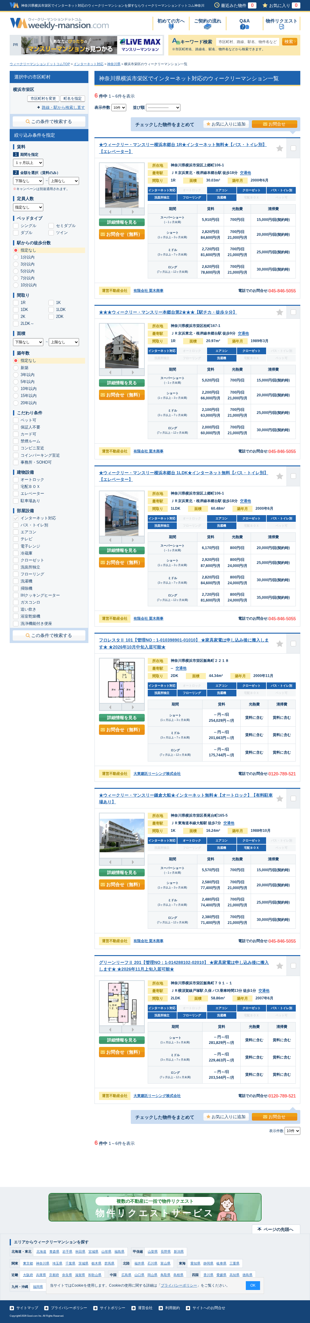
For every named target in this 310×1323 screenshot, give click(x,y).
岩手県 (67, 1251)
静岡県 (208, 1263)
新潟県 (179, 1251)
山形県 (106, 1251)
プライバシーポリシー (69, 1308)
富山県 (165, 1263)
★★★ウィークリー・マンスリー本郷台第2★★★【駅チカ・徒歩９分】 (168, 312)
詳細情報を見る (122, 222)
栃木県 (96, 1263)
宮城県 (93, 1251)
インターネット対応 (89, 64)
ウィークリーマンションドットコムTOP (40, 64)
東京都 (28, 1263)
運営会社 (145, 1308)
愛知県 (195, 1263)
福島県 (119, 1251)
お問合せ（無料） (124, 234)
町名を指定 (73, 98)
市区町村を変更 (43, 98)
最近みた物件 (237, 5)
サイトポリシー (112, 1308)
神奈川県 (113, 64)
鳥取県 (165, 1275)
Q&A (244, 20)
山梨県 (153, 1251)
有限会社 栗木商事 (148, 290)
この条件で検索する (51, 121)
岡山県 (152, 1275)
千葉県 (70, 1263)
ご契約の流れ (207, 20)
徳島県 (247, 1275)
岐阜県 (221, 1263)
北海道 (41, 1251)
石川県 (152, 1263)
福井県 (139, 1263)
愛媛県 (221, 1275)
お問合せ (277, 124)
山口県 (139, 1275)
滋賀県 (80, 1275)
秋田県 (80, 1251)
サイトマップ (27, 1308)
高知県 (234, 1275)
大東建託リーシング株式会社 (157, 773)
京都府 (54, 1275)
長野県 (166, 1251)
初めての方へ (171, 20)
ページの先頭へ (278, 1229)
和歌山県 (94, 1275)
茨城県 (83, 1263)
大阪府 (28, 1275)
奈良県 (67, 1275)
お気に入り (283, 5)
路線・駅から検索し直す (63, 107)
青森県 (54, 1251)
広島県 (126, 1275)
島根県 (178, 1275)
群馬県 (109, 1263)
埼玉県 (57, 1263)
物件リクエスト (282, 20)
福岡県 (38, 1286)
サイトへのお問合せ (209, 1308)
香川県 (208, 1275)
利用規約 (172, 1308)
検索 (289, 41)
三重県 (234, 1263)
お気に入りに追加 (229, 124)
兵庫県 (41, 1275)
